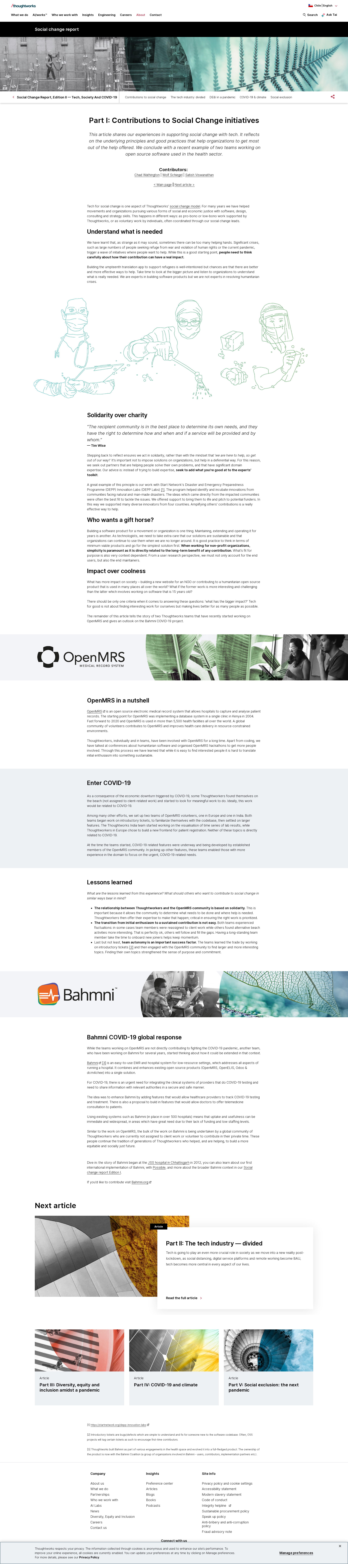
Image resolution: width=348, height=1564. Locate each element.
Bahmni (92, 1063)
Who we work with (104, 1500)
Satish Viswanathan (199, 175)
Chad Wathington (147, 175)
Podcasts (153, 1505)
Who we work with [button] (65, 15)
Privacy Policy (89, 1557)
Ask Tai (331, 14)
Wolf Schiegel (172, 175)
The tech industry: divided (188, 97)
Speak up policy (214, 1516)
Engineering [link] (106, 15)
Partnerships (99, 1494)
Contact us (98, 1528)
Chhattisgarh (180, 1162)
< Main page (163, 185)
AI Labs (96, 1505)
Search (312, 15)
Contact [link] (156, 15)
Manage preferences (296, 1553)
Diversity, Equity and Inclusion (112, 1516)
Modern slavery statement (221, 1494)
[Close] (340, 1546)
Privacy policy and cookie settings (227, 1483)
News (94, 1511)
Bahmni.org (140, 1182)
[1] (163, 489)
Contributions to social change (145, 97)
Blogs (150, 1494)
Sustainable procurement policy (225, 1511)
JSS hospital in (159, 1162)
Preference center (159, 1483)
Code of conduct (214, 1500)
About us (97, 1483)
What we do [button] (19, 15)
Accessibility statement (219, 1489)
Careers (96, 1522)
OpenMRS (94, 711)
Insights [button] (88, 15)
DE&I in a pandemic (222, 97)
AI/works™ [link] (40, 15)
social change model (185, 206)
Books (151, 1500)
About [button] (140, 15)
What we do (99, 1489)
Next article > (185, 185)
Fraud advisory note (217, 1532)
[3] (104, 1063)
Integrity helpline (214, 1505)
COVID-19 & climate (253, 97)
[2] (131, 947)
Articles (152, 1489)
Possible (159, 1167)
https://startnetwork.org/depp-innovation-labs (118, 1424)
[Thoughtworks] (23, 4)
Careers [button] (126, 15)
